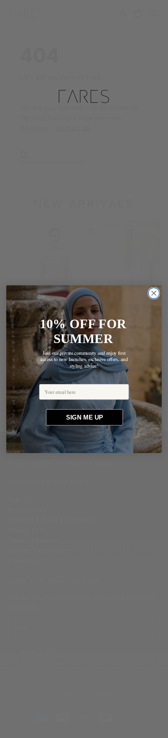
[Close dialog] (153, 293)
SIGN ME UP (84, 417)
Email (45, 378)
